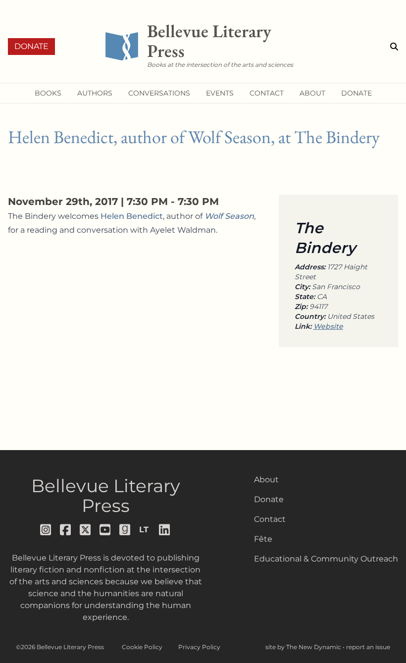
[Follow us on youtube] (105, 529)
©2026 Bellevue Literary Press (60, 647)
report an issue (368, 647)
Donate (31, 46)
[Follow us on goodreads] (125, 529)
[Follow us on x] (86, 529)
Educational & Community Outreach (326, 558)
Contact (270, 519)
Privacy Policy (199, 647)
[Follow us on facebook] (66, 529)
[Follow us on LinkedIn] (165, 529)
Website (328, 326)
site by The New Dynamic (304, 647)
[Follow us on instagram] (46, 529)
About (266, 479)
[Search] (394, 47)
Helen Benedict (132, 216)
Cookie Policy (142, 647)
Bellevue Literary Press (105, 495)
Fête (263, 539)
